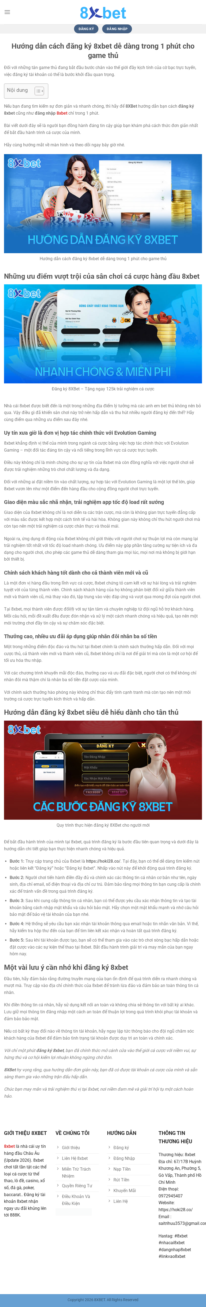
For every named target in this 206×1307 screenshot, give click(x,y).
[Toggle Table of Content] (37, 91)
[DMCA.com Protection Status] (74, 1211)
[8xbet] (103, 12)
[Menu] (7, 12)
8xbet (62, 113)
